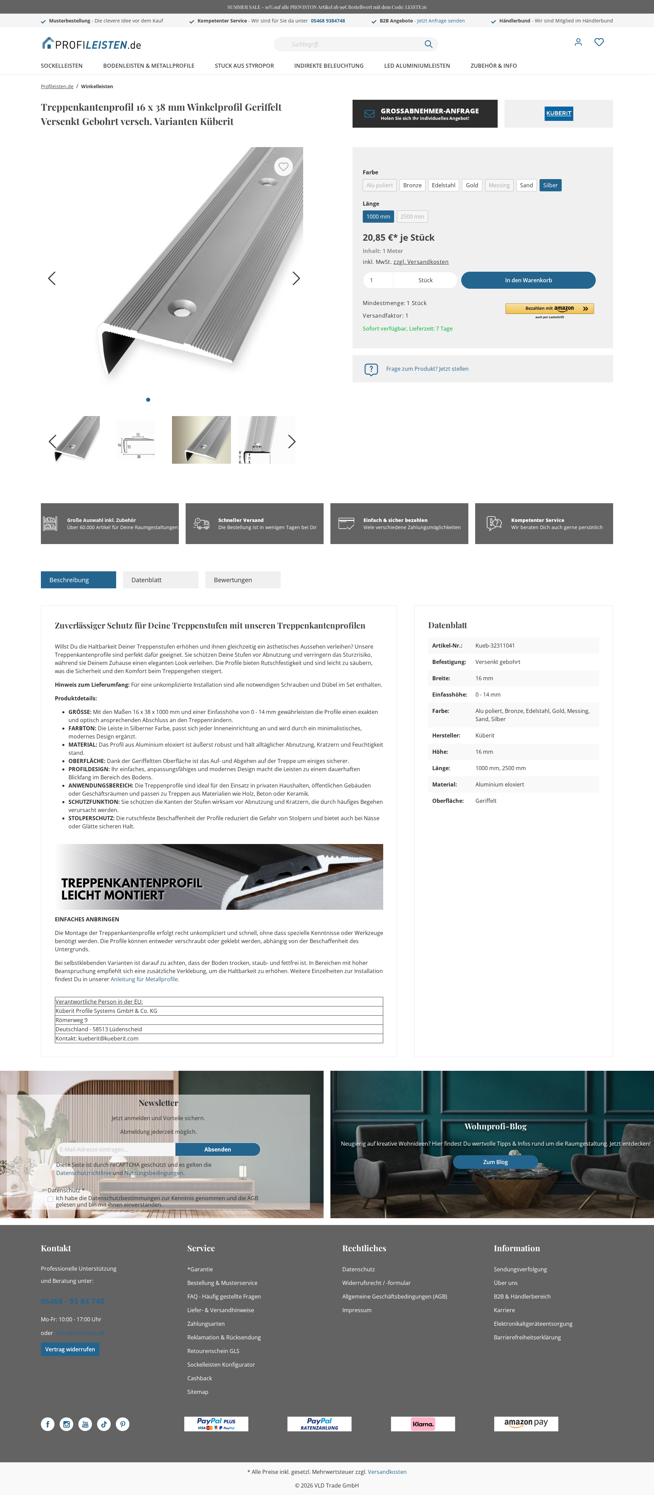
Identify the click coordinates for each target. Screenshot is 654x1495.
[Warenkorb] (616, 37)
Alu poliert (380, 185)
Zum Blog (495, 1162)
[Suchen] (429, 44)
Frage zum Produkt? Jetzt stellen (427, 368)
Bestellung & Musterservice (222, 1283)
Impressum (357, 1310)
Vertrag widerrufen (70, 1349)
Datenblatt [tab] (146, 580)
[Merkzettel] (599, 43)
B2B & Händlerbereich (522, 1296)
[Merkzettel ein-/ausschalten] (283, 166)
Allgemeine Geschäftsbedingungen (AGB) (394, 1296)
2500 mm (412, 216)
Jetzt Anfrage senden (441, 20)
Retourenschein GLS (213, 1351)
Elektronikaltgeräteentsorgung (533, 1323)
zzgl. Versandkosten (421, 262)
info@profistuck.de (80, 1333)
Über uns (506, 1283)
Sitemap (197, 1392)
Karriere (504, 1310)
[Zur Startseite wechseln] (92, 42)
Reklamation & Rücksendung (224, 1337)
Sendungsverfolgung (520, 1269)
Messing (499, 185)
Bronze (412, 185)
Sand (526, 185)
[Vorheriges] (49, 281)
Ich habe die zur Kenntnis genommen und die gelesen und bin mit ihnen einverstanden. (157, 1201)
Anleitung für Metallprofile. (145, 979)
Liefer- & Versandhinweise (220, 1310)
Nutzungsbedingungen (153, 1173)
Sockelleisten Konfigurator (221, 1364)
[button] (549, 311)
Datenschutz (358, 1269)
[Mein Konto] (578, 43)
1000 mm (378, 216)
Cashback (199, 1378)
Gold (472, 185)
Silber (550, 185)
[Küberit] (558, 114)
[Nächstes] (295, 281)
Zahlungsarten (206, 1323)
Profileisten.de (57, 86)
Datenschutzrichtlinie (83, 1173)
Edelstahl (443, 185)
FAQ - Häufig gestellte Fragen (224, 1296)
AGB (252, 1198)
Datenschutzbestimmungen (124, 1198)
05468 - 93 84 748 (73, 1301)
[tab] (78, 579)
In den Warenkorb (528, 280)
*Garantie (200, 1269)
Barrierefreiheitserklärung (527, 1337)
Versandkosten (387, 1472)
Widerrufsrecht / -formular (376, 1283)
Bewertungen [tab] (233, 580)
